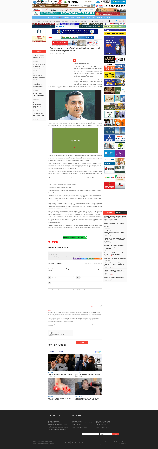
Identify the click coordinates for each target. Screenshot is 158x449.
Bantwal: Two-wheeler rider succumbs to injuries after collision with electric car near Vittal (114, 225)
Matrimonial (37, 21)
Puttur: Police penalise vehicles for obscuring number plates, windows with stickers (114, 272)
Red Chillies (65, 21)
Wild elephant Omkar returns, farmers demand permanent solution (38, 85)
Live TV (88, 17)
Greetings (83, 21)
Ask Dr (77, 21)
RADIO (93, 17)
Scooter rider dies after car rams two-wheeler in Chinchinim (39, 75)
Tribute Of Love (99, 21)
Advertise (100, 17)
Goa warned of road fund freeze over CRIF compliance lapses (38, 115)
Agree (91, 258)
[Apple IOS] (109, 21)
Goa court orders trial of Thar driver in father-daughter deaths (38, 105)
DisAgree (99, 258)
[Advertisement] (61, 73)
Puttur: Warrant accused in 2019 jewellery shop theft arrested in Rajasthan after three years (115, 239)
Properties (45, 21)
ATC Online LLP (105, 444)
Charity (72, 17)
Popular (109, 212)
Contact (117, 441)
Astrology (90, 21)
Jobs (51, 21)
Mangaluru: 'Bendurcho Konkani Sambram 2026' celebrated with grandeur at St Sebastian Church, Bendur (115, 218)
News (54, 17)
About (112, 441)
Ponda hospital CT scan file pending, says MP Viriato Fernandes (39, 95)
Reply (85, 258)
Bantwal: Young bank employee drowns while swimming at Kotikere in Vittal (114, 278)
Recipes (66, 17)
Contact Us (107, 17)
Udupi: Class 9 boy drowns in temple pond (115, 258)
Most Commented (121, 212)
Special (78, 17)
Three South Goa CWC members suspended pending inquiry (39, 66)
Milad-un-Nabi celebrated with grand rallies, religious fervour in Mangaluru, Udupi (114, 264)
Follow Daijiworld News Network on (73, 237)
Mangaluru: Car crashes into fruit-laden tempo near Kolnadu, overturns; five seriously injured (114, 247)
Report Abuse (77, 258)
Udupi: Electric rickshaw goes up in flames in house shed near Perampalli (115, 253)
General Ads (57, 21)
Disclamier (124, 441)
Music (72, 21)
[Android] (105, 21)
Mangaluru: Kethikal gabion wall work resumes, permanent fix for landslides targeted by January (114, 232)
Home (106, 441)
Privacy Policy (124, 443)
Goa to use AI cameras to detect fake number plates (39, 57)
